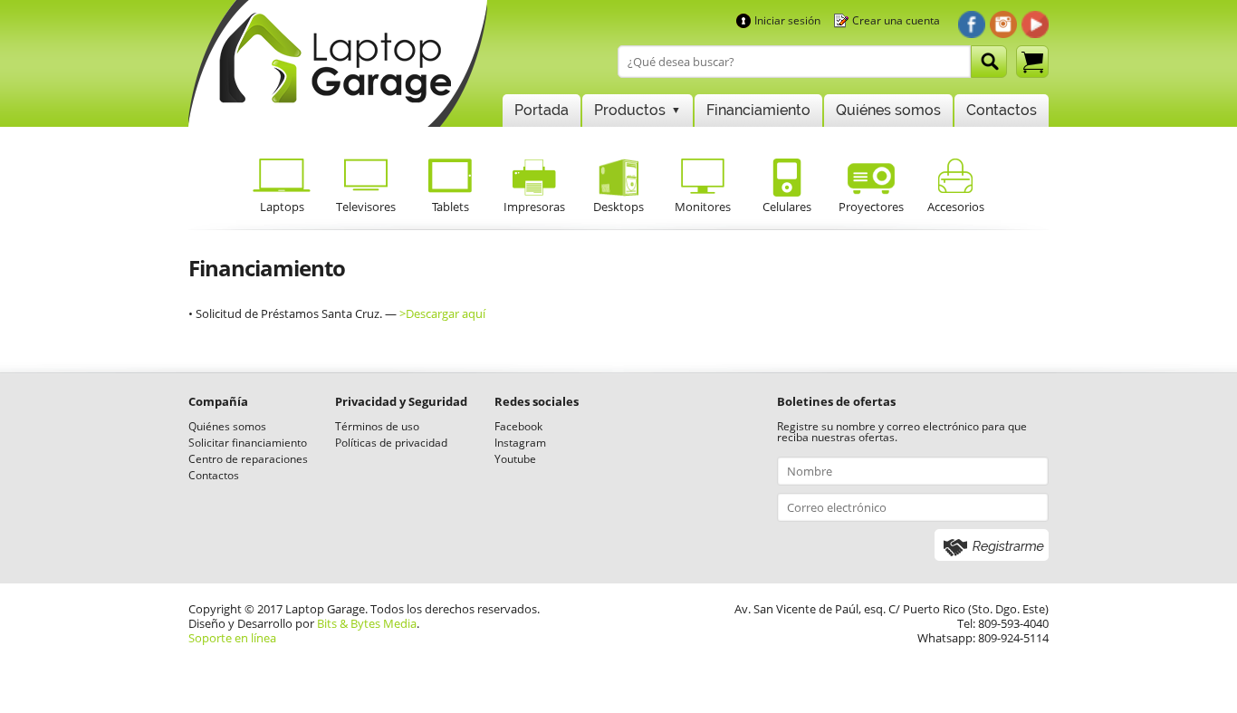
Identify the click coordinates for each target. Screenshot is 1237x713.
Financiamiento (758, 110)
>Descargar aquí (442, 313)
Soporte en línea (232, 638)
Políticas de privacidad (391, 442)
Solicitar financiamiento (247, 442)
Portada (541, 110)
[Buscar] (989, 61)
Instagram (520, 442)
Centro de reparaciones (248, 459)
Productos (630, 110)
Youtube (515, 459)
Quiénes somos (888, 110)
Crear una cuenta (896, 20)
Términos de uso (377, 426)
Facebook (518, 426)
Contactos (1001, 110)
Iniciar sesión (787, 20)
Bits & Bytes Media (367, 623)
